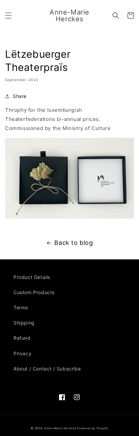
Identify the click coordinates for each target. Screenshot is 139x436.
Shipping (24, 323)
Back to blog (73, 242)
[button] (8, 15)
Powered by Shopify (92, 428)
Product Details (31, 277)
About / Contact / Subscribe (47, 368)
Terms (20, 307)
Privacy (22, 353)
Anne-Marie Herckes (60, 428)
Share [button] (20, 96)
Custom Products (34, 292)
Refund (22, 338)
